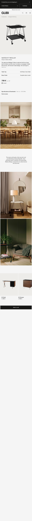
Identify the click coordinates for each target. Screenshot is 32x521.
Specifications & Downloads (9, 91)
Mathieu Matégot (9, 59)
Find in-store (5, 94)
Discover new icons (16, 9)
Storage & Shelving (12, 16)
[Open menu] (30, 13)
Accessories (4, 16)
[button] (26, 13)
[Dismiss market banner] (29, 2)
